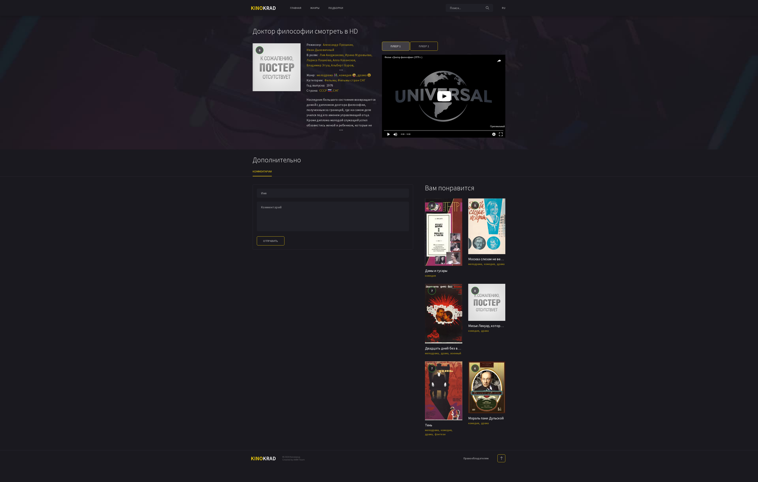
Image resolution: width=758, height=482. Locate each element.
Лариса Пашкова (319, 60)
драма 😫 (364, 75)
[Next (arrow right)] (751, 241)
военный (455, 353)
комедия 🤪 (347, 75)
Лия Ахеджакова (332, 55)
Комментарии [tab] (262, 171)
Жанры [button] (315, 8)
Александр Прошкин (338, 45)
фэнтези (440, 434)
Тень (428, 425)
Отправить (270, 241)
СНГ (336, 90)
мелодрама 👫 (327, 75)
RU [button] (503, 8)
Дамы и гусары (436, 270)
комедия (430, 275)
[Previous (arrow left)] (7, 241)
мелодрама (475, 264)
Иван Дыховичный (320, 50)
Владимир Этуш (318, 65)
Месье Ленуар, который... (487, 325)
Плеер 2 (424, 46)
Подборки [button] (335, 8)
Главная (295, 8)
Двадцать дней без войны (445, 348)
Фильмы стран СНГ (351, 80)
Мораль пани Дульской (486, 418)
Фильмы (330, 80)
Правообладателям (476, 458)
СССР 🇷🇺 (325, 90)
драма (501, 264)
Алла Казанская (344, 60)
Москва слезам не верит (487, 259)
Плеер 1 (396, 46)
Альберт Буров (342, 65)
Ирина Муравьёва (358, 55)
